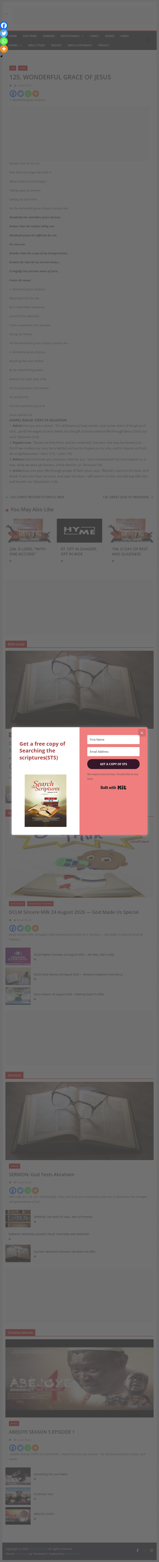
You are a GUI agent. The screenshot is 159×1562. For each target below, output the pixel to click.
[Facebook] (4, 25)
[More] (4, 49)
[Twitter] (4, 33)
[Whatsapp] (4, 41)
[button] (45, 800)
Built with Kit (113, 787)
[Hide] (1, 56)
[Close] (142, 733)
